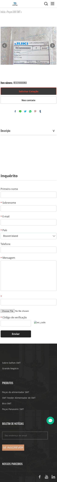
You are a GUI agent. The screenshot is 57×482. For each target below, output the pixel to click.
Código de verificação (14, 317)
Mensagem (8, 257)
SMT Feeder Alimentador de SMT (19, 397)
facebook (15, 111)
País (4, 230)
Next (52, 45)
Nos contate (28, 100)
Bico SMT (6, 403)
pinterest (35, 111)
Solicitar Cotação (28, 91)
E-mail (5, 216)
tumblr (40, 111)
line (20, 111)
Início (3, 12)
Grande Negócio (10, 368)
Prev (4, 45)
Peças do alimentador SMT (15, 392)
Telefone (5, 244)
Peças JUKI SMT (13, 12)
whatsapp (30, 111)
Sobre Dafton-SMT (11, 362)
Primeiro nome (9, 189)
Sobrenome (8, 202)
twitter (25, 111)
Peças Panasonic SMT (13, 409)
